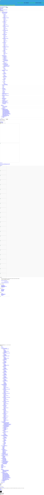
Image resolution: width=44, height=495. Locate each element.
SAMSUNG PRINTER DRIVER (6, 111)
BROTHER (5, 69)
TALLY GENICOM (6, 431)
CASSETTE (5, 63)
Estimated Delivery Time (4, 286)
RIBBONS (4, 430)
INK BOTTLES (4, 432)
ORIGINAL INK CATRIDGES (6, 66)
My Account (2, 290)
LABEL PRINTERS (5, 463)
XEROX (4, 21)
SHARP (4, 16)
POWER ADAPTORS (5, 450)
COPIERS (5, 57)
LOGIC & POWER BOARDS (6, 401)
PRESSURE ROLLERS (5, 369)
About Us (2, 293)
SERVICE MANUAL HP (5, 114)
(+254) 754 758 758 (4, 281)
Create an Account (2, 487)
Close (0, 485)
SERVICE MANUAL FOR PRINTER (7, 477)
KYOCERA (5, 27)
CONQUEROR (4, 100)
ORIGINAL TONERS (6, 423)
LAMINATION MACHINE (5, 461)
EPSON (5, 433)
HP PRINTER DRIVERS (5, 473)
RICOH (4, 15)
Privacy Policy (2, 294)
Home (0, 119)
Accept (0, 488)
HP (4, 349)
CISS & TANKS (4, 451)
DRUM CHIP (4, 453)
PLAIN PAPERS (4, 459)
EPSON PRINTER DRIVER (6, 110)
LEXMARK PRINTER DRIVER (6, 113)
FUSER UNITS (4, 366)
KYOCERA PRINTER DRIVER (6, 112)
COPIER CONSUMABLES (6, 425)
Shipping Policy (3, 289)
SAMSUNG (5, 354)
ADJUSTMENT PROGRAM (6, 115)
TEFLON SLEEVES (5, 405)
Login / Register (3, 482)
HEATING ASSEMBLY (5, 417)
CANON (4, 18)
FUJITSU (5, 443)
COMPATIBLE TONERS (6, 60)
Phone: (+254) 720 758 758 (4, 280)
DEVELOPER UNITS (5, 413)
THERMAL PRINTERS (5, 454)
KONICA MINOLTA (5, 24)
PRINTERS (5, 58)
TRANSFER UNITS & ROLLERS (6, 397)
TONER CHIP (4, 452)
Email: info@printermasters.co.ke (5, 282)
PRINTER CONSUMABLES (6, 422)
